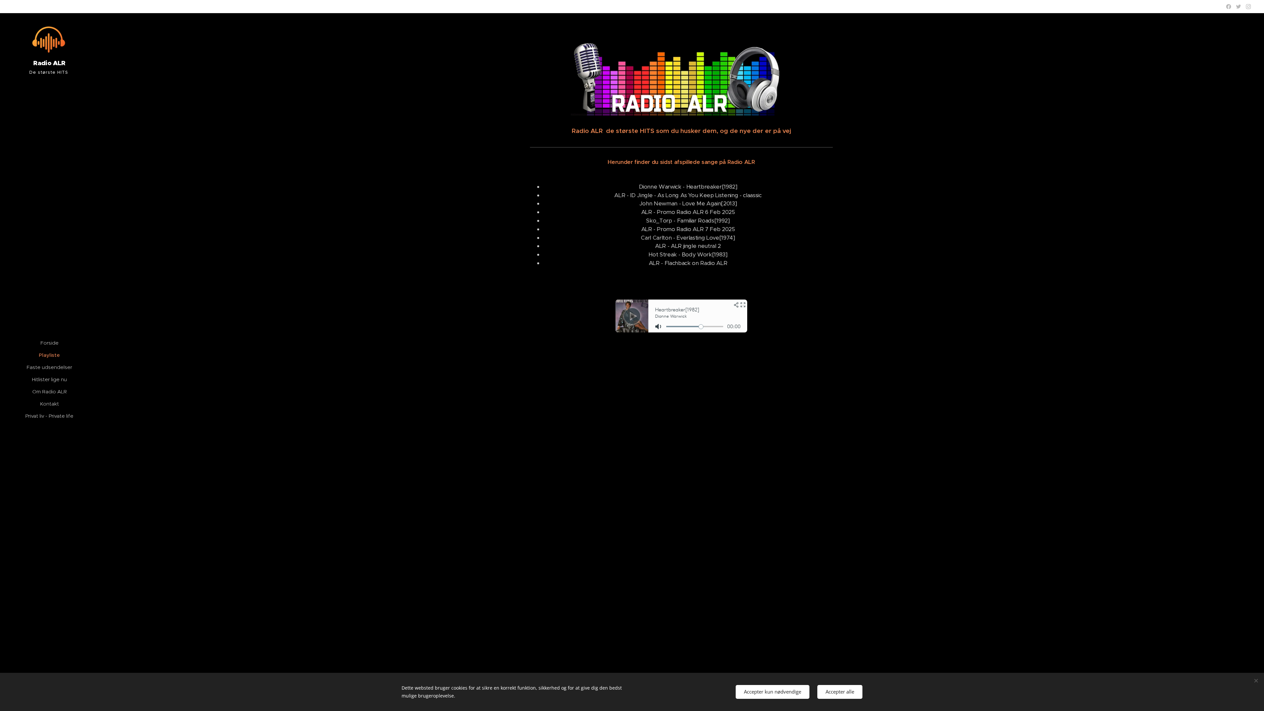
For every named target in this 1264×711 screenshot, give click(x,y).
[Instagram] (1248, 6)
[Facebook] (1228, 6)
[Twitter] (1238, 6)
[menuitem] (49, 343)
